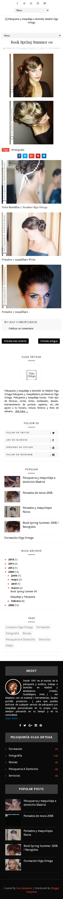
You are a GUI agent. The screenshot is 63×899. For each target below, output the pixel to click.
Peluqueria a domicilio (20, 639)
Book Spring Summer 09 (23, 591)
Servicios (44, 639)
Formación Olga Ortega (18, 537)
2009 (11, 572)
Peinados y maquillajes (15, 311)
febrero (16, 601)
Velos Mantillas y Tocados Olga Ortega (24, 207)
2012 (11, 567)
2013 (11, 563)
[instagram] (38, 3)
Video (9, 645)
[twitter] (24, 3)
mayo (15, 579)
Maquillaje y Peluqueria (22, 596)
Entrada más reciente (15, 341)
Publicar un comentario (21, 328)
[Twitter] (24, 725)
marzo (15, 588)
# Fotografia (18, 150)
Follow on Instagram (19, 455)
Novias (27, 633)
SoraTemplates (24, 888)
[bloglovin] (44, 3)
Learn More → (13, 718)
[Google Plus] (30, 725)
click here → (21, 411)
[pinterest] (31, 3)
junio (14, 575)
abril (14, 583)
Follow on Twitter (17, 433)
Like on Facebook (17, 440)
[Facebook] (20, 725)
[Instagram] (36, 725)
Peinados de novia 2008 (37, 492)
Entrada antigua (49, 341)
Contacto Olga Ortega (19, 627)
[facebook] (17, 3)
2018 (11, 559)
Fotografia (54, 48)
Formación (43, 627)
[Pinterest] (41, 725)
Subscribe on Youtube (19, 447)
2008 (11, 605)
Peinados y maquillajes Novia (18, 259)
